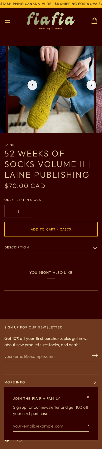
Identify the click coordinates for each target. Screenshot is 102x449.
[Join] (84, 425)
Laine (9, 145)
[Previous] (32, 85)
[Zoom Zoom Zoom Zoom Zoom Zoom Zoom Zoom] (51, 89)
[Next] (91, 85)
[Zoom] (18, 123)
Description (16, 247)
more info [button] (14, 382)
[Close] (90, 397)
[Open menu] (12, 21)
